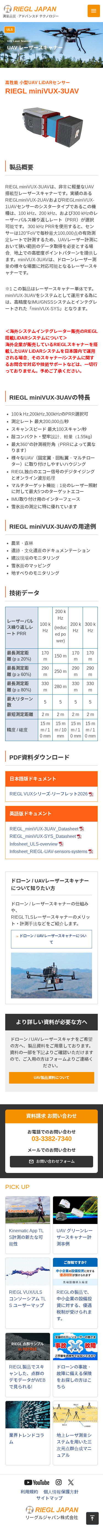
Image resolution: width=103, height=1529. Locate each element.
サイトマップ (49, 1498)
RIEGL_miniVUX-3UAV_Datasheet (44, 829)
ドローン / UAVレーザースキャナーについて (53, 939)
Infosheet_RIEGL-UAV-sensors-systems (48, 851)
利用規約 (29, 1492)
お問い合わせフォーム (55, 1161)
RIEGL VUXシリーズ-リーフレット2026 (49, 794)
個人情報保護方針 (61, 1492)
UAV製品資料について (51, 1078)
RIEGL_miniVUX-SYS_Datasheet (43, 836)
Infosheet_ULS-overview (34, 844)
